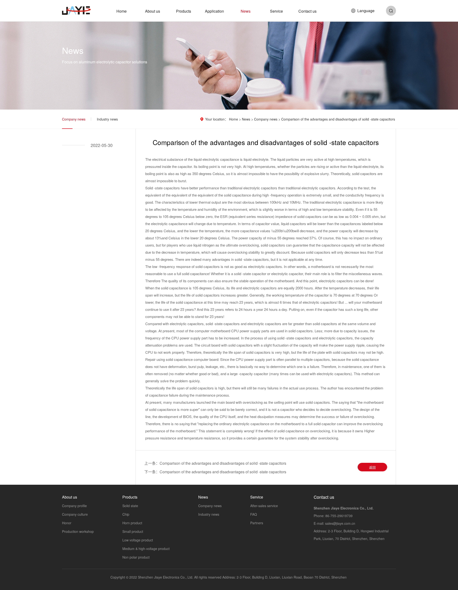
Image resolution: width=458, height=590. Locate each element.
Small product (132, 531)
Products (183, 11)
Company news (73, 119)
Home (121, 11)
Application (214, 11)
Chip (125, 514)
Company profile (74, 505)
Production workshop (78, 531)
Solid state (130, 505)
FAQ (253, 514)
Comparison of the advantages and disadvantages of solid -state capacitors (223, 463)
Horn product (132, 522)
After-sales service (264, 505)
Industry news (107, 119)
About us (152, 11)
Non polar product (136, 557)
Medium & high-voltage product (146, 548)
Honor (66, 522)
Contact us (307, 11)
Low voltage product (137, 540)
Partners (256, 522)
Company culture (75, 514)
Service (276, 11)
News (245, 11)
